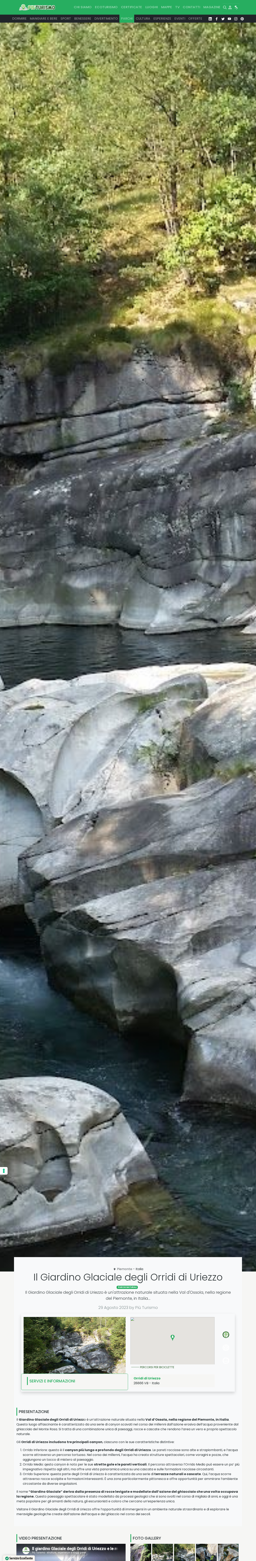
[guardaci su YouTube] (229, 19)
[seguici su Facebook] (216, 19)
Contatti (191, 7)
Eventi (179, 18)
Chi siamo (83, 7)
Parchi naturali (127, 1287)
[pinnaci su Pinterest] (242, 19)
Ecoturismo (106, 7)
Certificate (131, 7)
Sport (66, 18)
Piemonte (124, 1269)
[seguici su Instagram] (236, 19)
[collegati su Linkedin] (210, 19)
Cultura (143, 18)
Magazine (212, 7)
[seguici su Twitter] (223, 19)
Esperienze (162, 18)
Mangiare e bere (43, 18)
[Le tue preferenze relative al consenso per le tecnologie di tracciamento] (4, 1171)
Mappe (166, 7)
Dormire (19, 18)
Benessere (82, 18)
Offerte (195, 18)
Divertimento (106, 18)
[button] (173, 1338)
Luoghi (151, 7)
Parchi (127, 18)
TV (177, 7)
